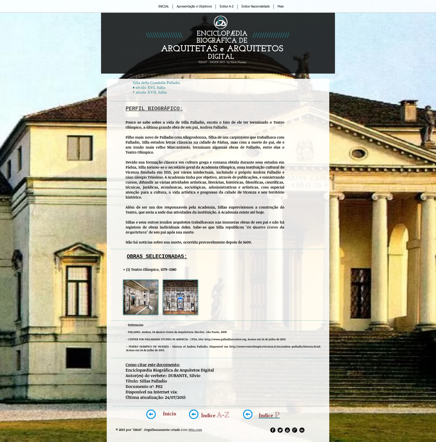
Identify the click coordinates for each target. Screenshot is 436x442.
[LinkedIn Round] (302, 430)
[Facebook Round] (272, 430)
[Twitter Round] (280, 430)
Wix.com (195, 429)
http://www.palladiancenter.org (225, 339)
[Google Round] (294, 430)
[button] (140, 297)
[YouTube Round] (287, 430)
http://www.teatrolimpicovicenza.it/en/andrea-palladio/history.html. (275, 346)
